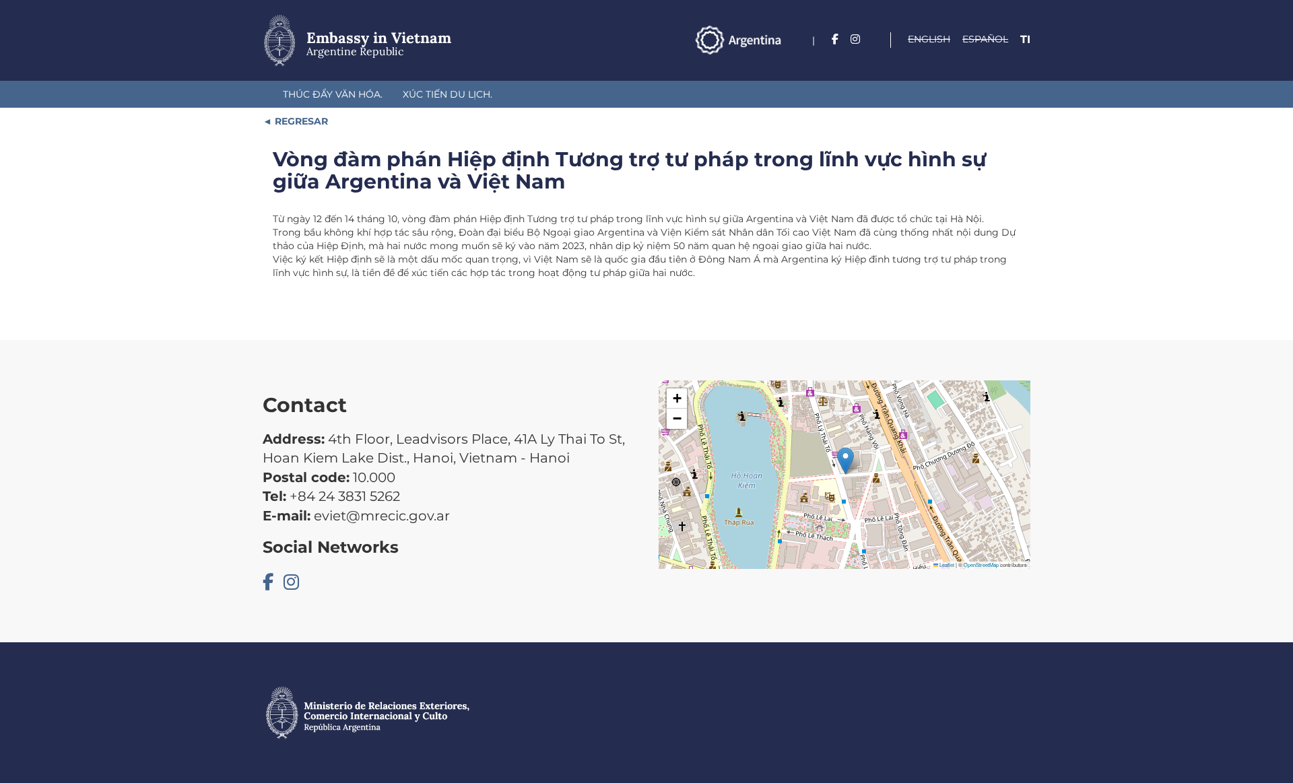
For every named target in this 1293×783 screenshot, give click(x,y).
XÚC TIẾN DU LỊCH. (447, 94)
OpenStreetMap (981, 564)
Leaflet (946, 564)
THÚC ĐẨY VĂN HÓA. (333, 94)
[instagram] (855, 39)
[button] (845, 461)
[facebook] (835, 39)
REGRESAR (300, 121)
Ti (1025, 39)
